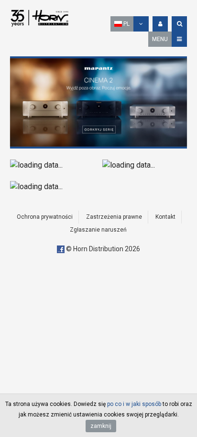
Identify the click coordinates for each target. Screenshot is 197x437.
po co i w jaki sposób (134, 404)
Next (177, 102)
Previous (19, 102)
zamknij (100, 426)
